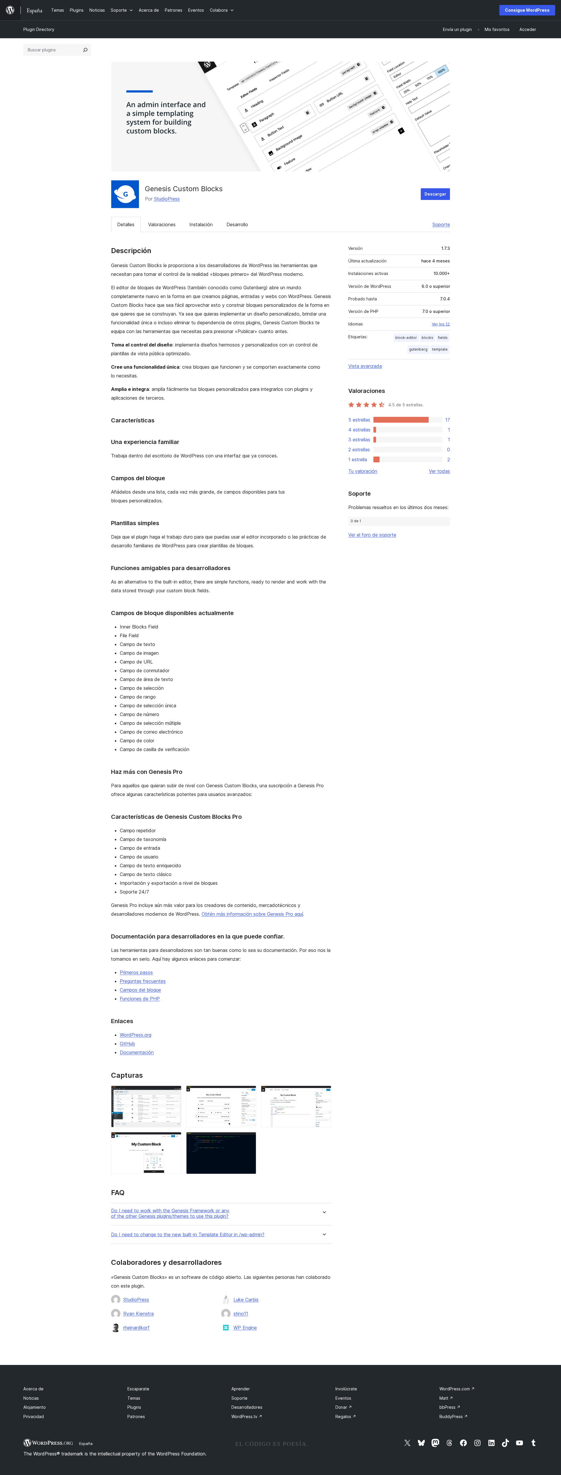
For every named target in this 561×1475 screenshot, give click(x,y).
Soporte (441, 224)
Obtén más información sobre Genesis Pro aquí (252, 914)
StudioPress (167, 199)
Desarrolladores (246, 1407)
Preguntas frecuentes (143, 981)
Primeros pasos (136, 972)
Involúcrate (346, 1388)
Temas (133, 1398)
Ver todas (439, 471)
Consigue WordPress (527, 10)
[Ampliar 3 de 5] (323, 1093)
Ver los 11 (441, 324)
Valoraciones (162, 224)
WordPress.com (457, 1388)
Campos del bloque (140, 990)
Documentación (137, 1052)
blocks (427, 337)
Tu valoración (362, 471)
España (86, 1443)
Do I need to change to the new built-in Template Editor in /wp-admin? (187, 1234)
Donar (343, 1407)
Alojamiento (34, 1407)
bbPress (449, 1407)
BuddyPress (453, 1416)
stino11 (240, 1313)
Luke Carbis (246, 1299)
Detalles (125, 224)
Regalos (345, 1416)
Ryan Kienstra (138, 1313)
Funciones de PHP (140, 999)
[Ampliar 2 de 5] (248, 1093)
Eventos (343, 1398)
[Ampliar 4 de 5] (173, 1140)
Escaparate (138, 1388)
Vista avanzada (365, 366)
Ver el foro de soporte (372, 535)
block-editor (406, 337)
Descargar (435, 193)
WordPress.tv (246, 1416)
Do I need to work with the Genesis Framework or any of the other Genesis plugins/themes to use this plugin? (170, 1213)
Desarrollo (237, 224)
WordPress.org (135, 1035)
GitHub (127, 1043)
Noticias (31, 1398)
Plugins (134, 1407)
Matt (446, 1398)
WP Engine (245, 1328)
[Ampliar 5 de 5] (248, 1140)
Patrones (136, 1416)
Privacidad (33, 1416)
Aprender (240, 1388)
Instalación (201, 224)
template (440, 349)
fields (443, 337)
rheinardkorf (136, 1328)
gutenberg (418, 349)
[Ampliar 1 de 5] (173, 1093)
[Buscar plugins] (85, 50)
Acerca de (33, 1388)
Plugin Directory (38, 29)
